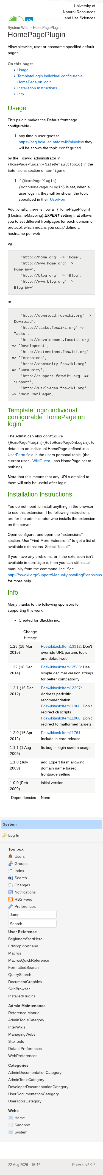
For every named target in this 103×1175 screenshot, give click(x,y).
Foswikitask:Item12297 (61, 688)
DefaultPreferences (25, 1048)
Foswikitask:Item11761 (60, 732)
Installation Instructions (37, 88)
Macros (14, 953)
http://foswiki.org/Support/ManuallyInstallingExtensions (55, 575)
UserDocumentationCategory (33, 1094)
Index (18, 870)
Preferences (24, 906)
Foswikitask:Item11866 (60, 718)
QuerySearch (19, 974)
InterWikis (16, 1027)
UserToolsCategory (24, 1101)
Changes (21, 885)
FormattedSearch (23, 967)
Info (20, 94)
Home (19, 1118)
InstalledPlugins (21, 996)
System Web (18, 28)
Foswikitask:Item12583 (61, 667)
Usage (23, 70)
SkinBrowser (19, 989)
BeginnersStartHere (25, 939)
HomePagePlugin (46, 28)
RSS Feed (22, 899)
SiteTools (16, 1041)
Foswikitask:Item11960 (60, 706)
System (9, 824)
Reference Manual (24, 1013)
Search (20, 878)
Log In (13, 835)
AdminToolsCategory (26, 1020)
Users (19, 856)
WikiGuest (41, 461)
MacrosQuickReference (28, 960)
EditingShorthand (23, 946)
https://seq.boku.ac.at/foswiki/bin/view (51, 142)
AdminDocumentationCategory (35, 1072)
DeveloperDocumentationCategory (38, 1087)
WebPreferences (22, 1055)
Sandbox (21, 1125)
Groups (20, 863)
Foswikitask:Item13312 (61, 646)
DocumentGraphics (25, 982)
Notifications (24, 892)
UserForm (59, 199)
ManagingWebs (21, 1034)
